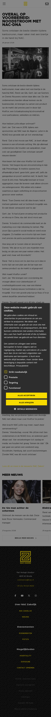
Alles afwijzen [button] (26, 402)
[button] (25, 408)
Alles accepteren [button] (26, 395)
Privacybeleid (22, 365)
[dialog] (25, 358)
